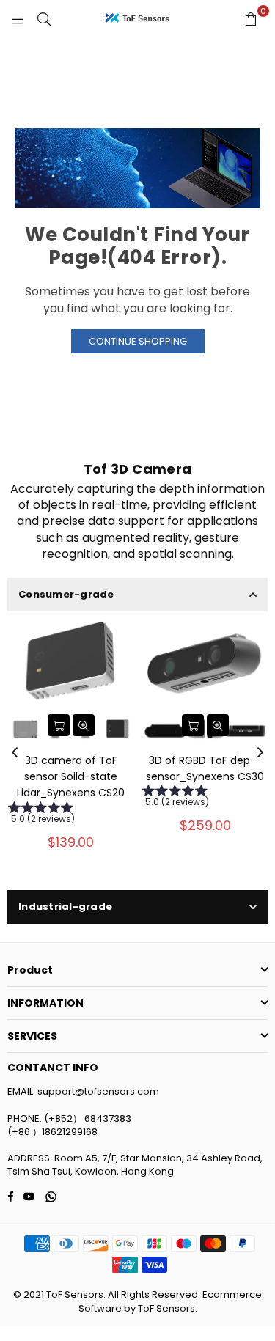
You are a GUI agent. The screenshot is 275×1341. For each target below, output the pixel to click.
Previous (15, 753)
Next (260, 753)
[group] (70, 815)
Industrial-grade (65, 907)
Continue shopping (138, 341)
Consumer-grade (66, 594)
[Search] (44, 18)
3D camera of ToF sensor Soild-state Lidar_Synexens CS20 (71, 777)
